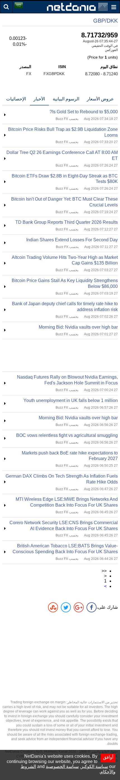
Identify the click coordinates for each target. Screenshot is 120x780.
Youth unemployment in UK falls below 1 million (70, 400)
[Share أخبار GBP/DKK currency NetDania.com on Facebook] (91, 607)
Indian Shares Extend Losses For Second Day (72, 239)
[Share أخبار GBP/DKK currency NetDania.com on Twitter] (65, 607)
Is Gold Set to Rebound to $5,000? (84, 111)
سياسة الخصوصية (62, 766)
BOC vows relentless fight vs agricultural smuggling (67, 435)
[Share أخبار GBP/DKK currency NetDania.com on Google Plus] (78, 607)
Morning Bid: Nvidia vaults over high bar (78, 327)
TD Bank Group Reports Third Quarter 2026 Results (66, 222)
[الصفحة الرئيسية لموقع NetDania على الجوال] (77, 6)
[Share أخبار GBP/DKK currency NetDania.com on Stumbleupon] (53, 607)
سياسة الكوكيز (94, 766)
